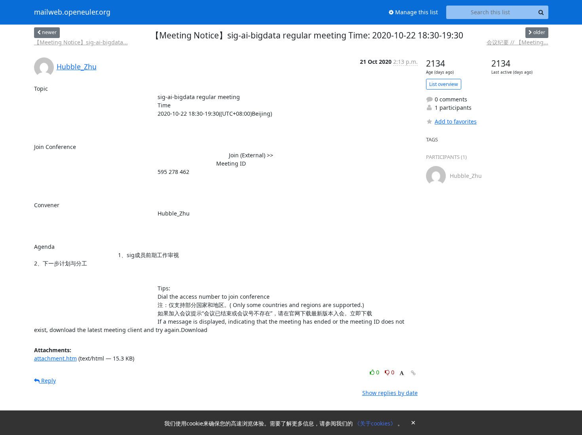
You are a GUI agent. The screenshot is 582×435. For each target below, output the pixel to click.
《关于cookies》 (376, 423)
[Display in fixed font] (401, 373)
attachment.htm (55, 358)
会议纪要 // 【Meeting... (517, 42)
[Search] (541, 12)
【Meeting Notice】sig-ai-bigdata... (81, 42)
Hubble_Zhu (77, 66)
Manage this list (416, 12)
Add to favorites (456, 121)
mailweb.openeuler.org (72, 12)
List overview (443, 84)
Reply (48, 380)
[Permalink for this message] (413, 373)
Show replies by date (390, 393)
